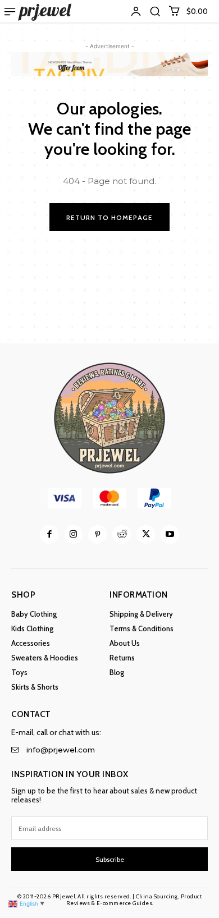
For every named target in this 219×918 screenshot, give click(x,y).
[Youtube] (170, 534)
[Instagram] (73, 534)
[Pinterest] (97, 534)
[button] (155, 11)
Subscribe (109, 859)
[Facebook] (49, 534)
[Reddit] (121, 534)
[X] (145, 534)
